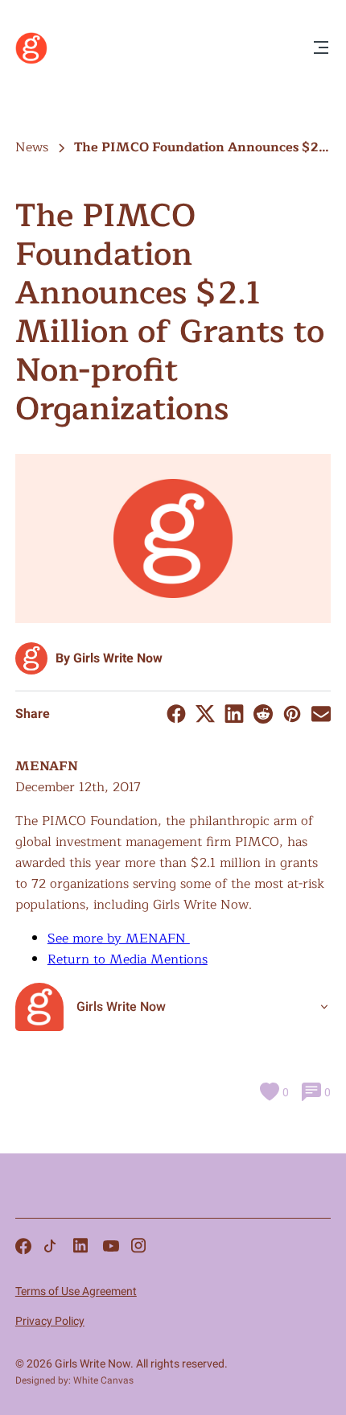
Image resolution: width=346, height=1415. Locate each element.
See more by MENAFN (118, 938)
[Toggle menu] (321, 49)
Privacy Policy (49, 1320)
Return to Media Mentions (127, 959)
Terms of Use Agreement (76, 1291)
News (31, 147)
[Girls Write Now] (31, 60)
